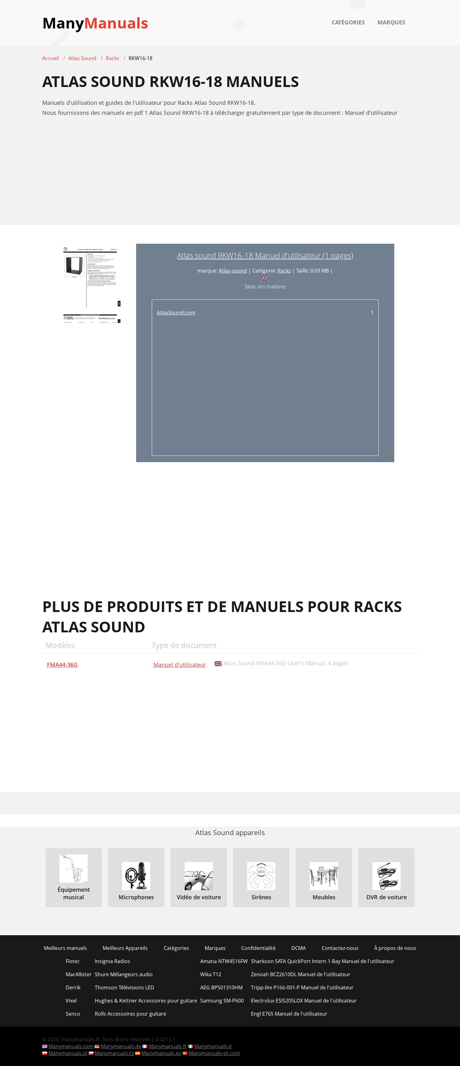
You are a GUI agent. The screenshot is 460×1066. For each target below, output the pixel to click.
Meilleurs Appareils (125, 948)
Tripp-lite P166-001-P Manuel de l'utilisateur (302, 987)
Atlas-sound (233, 270)
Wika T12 (210, 974)
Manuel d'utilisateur (179, 664)
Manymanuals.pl (68, 1053)
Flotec (73, 961)
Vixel (71, 1000)
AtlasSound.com (176, 312)
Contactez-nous (340, 948)
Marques (391, 22)
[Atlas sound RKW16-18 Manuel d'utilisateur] (89, 353)
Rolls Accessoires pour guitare (130, 1013)
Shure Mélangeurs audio (124, 974)
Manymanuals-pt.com (214, 1053)
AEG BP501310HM (221, 987)
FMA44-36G (62, 664)
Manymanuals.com (71, 1046)
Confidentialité (258, 948)
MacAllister (79, 974)
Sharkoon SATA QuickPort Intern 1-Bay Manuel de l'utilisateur (322, 961)
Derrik (73, 987)
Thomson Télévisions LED (124, 987)
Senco (73, 1013)
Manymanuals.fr (168, 1046)
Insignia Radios (112, 961)
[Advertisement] (230, 174)
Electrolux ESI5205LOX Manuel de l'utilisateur (304, 1000)
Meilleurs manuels (65, 948)
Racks (284, 270)
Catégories (348, 22)
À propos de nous (395, 948)
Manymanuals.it (213, 1046)
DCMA (298, 948)
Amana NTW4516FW (224, 961)
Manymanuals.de (121, 1046)
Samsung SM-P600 (222, 1000)
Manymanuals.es (161, 1053)
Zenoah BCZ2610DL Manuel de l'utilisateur (300, 974)
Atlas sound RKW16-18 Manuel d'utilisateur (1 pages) (265, 255)
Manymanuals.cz (114, 1053)
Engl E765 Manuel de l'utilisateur (289, 1013)
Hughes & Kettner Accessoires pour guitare (146, 1000)
